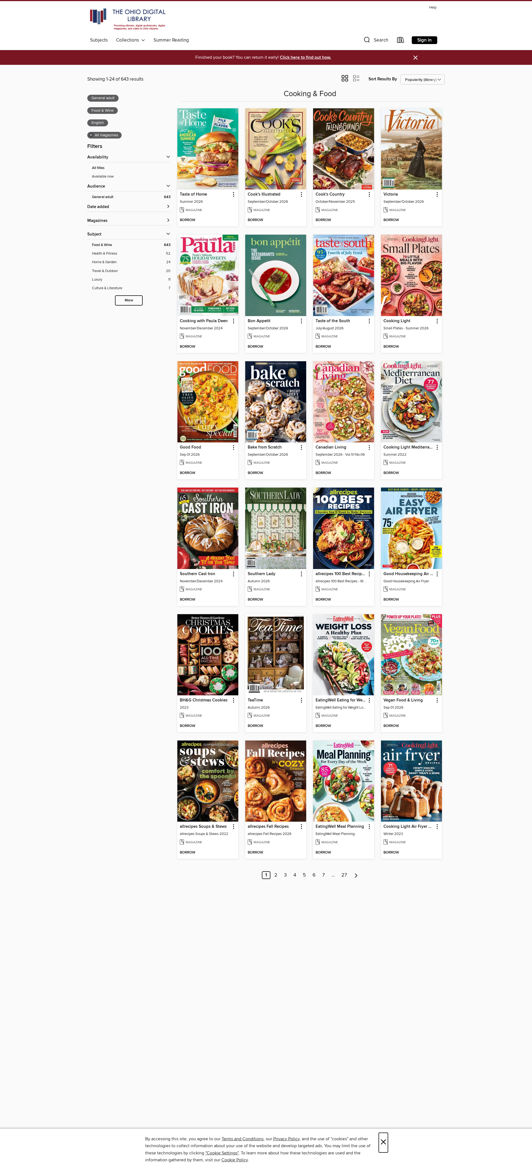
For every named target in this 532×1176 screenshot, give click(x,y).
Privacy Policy (286, 1139)
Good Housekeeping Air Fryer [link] (408, 574)
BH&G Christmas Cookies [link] (203, 700)
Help (432, 8)
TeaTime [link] (255, 700)
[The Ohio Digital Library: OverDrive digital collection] (128, 19)
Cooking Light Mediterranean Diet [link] (408, 447)
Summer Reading (171, 40)
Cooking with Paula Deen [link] (204, 321)
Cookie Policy (234, 1160)
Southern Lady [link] (261, 574)
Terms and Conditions (243, 1139)
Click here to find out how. (305, 57)
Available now (103, 176)
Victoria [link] (390, 194)
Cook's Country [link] (330, 194)
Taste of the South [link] (333, 321)
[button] (375, 41)
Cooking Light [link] (396, 321)
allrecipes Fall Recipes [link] (268, 826)
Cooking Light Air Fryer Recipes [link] (408, 826)
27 (344, 875)
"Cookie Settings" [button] (222, 1153)
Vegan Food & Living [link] (403, 700)
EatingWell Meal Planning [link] (340, 826)
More (129, 300)
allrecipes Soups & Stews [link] (203, 826)
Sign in (424, 40)
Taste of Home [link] (193, 194)
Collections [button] (128, 40)
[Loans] (400, 41)
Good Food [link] (190, 447)
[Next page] (356, 875)
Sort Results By (383, 79)
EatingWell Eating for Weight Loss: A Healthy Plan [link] (341, 700)
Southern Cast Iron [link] (197, 574)
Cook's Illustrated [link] (264, 194)
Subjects (99, 40)
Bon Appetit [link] (259, 321)
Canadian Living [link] (331, 447)
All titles (98, 168)
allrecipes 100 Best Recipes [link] (341, 574)
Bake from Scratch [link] (265, 447)
